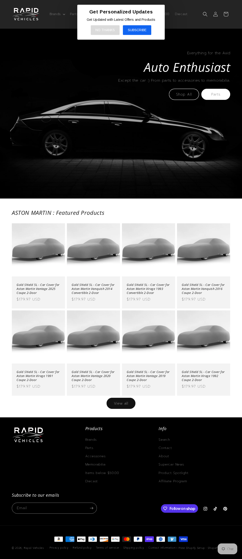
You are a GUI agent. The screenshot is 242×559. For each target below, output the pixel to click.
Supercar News (171, 464)
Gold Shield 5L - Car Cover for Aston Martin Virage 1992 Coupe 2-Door (203, 376)
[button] (57, 14)
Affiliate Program (173, 481)
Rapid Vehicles (34, 548)
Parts (215, 94)
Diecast (91, 481)
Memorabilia (95, 464)
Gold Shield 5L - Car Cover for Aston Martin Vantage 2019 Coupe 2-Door (148, 376)
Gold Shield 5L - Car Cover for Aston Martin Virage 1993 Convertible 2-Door (148, 289)
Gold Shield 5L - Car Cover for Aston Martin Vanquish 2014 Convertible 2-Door (93, 289)
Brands (91, 439)
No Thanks (105, 30)
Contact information (161, 548)
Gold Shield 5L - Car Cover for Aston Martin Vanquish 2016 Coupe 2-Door (203, 289)
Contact (165, 447)
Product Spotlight (173, 472)
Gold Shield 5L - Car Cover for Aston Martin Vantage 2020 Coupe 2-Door (93, 376)
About (164, 456)
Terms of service (107, 548)
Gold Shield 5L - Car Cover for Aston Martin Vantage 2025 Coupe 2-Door (38, 289)
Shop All (184, 94)
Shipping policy (133, 548)
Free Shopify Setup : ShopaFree (201, 548)
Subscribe (137, 30)
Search (164, 439)
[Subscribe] (91, 508)
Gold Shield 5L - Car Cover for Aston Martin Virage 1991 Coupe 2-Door (38, 376)
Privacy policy (59, 548)
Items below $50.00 (102, 472)
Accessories (95, 456)
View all (121, 403)
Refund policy (82, 548)
